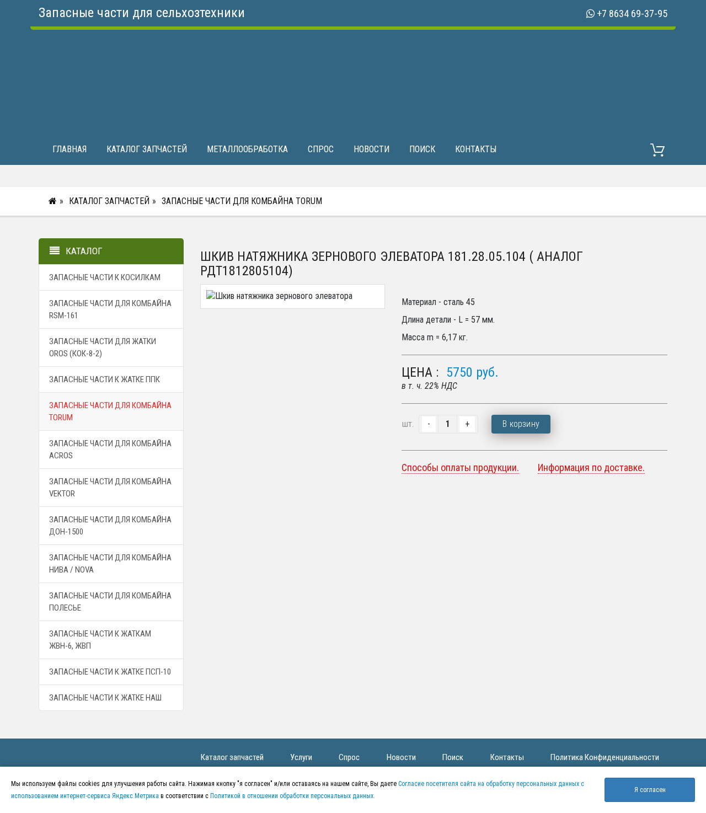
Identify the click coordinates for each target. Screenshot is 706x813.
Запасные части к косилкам (105, 277)
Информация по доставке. (591, 467)
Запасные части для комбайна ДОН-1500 (110, 526)
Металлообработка (247, 149)
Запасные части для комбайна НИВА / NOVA (110, 564)
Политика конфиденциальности (604, 757)
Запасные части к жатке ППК (104, 379)
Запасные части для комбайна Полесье (110, 602)
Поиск (422, 149)
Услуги (301, 757)
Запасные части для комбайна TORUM (242, 201)
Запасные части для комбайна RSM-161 (110, 309)
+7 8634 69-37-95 (632, 13)
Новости (371, 149)
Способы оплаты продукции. (460, 467)
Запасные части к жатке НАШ (105, 698)
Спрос (321, 149)
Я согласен (650, 790)
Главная (69, 149)
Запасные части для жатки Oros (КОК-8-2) (102, 347)
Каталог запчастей (146, 149)
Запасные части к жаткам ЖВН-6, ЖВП (100, 640)
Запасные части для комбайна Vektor (110, 488)
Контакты (475, 149)
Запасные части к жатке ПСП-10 (110, 672)
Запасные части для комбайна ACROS (110, 449)
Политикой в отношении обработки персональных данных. (292, 796)
